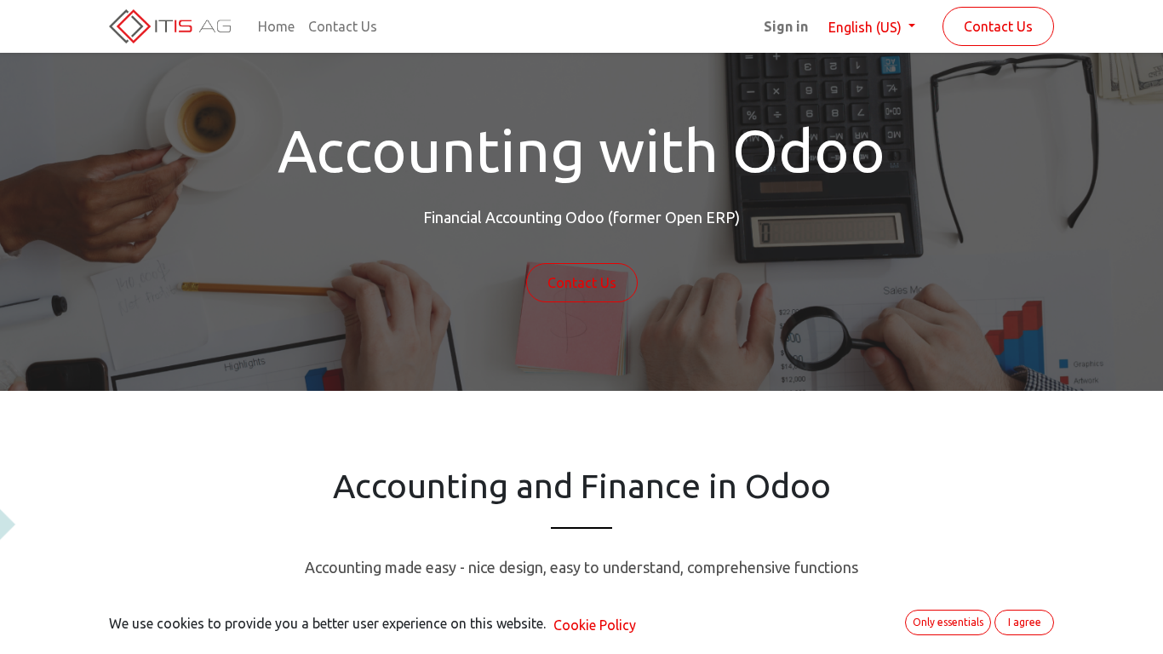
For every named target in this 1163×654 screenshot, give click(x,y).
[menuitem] (276, 26)
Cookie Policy (594, 625)
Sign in (786, 26)
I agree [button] (1024, 622)
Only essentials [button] (948, 622)
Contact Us (998, 26)
